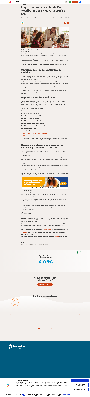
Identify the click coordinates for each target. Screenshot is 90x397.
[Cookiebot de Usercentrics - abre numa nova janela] (8, 395)
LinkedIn (68, 23)
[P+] (80, 2)
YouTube (51, 261)
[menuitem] (29, 1)
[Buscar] (66, 2)
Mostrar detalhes (66, 394)
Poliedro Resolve (51, 1)
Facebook (65, 23)
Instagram (40, 261)
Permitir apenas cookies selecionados (80, 385)
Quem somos (28, 1)
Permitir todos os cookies (79, 380)
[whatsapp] (70, 2)
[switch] (36, 395)
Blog (57, 1)
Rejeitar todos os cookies (79, 389)
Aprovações (44, 1)
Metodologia (38, 1)
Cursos (33, 1)
